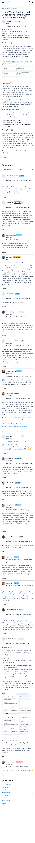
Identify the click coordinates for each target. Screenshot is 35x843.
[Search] (29, 2)
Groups (4, 803)
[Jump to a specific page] (32, 169)
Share (4, 157)
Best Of (4, 806)
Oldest (9, 169)
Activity (4, 790)
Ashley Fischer (10, 482)
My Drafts (17, 798)
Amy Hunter (9, 257)
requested (28, 35)
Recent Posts (6, 787)
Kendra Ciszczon (11, 371)
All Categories (6, 784)
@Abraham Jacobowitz (9, 211)
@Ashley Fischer (8, 545)
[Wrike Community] (8, 2)
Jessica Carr (9, 393)
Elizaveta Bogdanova (12, 312)
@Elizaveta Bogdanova (19, 426)
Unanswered (17, 800)
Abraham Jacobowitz (12, 175)
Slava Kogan (9, 21)
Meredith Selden (10, 762)
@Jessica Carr (6, 445)
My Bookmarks (17, 792)
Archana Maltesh (11, 235)
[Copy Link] (29, 26)
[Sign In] (32, 2)
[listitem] (17, 356)
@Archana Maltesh (9, 323)
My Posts (17, 795)
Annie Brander (10, 293)
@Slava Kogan (6, 187)
